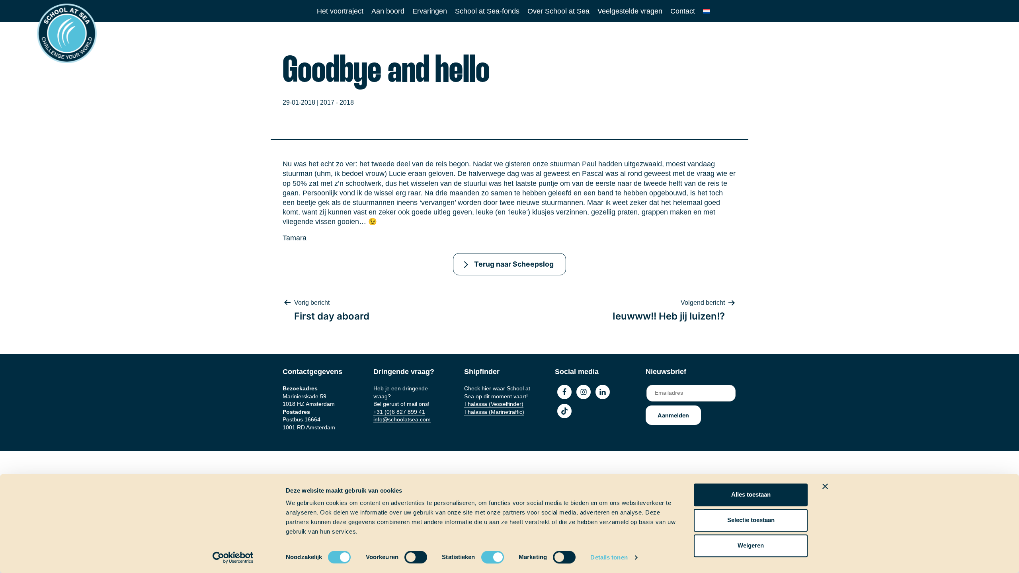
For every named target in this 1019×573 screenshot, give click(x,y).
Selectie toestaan (751, 519)
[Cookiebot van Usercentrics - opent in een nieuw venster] (233, 557)
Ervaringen (429, 11)
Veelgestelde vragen (629, 11)
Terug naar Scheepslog (514, 264)
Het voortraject (340, 11)
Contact (682, 11)
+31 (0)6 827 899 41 (399, 412)
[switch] (408, 554)
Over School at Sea (558, 11)
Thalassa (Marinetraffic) (494, 412)
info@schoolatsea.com (402, 419)
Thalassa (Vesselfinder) (493, 404)
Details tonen (608, 557)
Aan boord (387, 11)
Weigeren (751, 545)
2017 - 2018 (337, 102)
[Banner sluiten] (825, 486)
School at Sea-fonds (487, 11)
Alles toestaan (751, 494)
